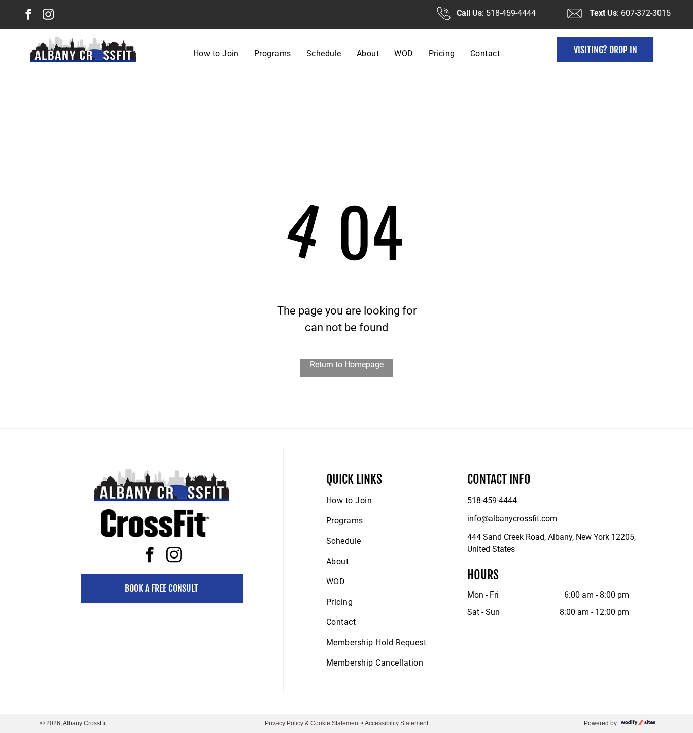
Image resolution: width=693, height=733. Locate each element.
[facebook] (28, 15)
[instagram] (48, 15)
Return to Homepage (347, 364)
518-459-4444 (492, 500)
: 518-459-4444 (509, 13)
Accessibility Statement (396, 723)
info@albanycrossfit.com (512, 518)
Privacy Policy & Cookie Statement (312, 723)
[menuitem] (216, 53)
